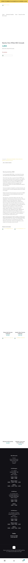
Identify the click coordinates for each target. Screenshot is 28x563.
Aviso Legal (14, 461)
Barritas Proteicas (9, 160)
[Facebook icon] (14, 553)
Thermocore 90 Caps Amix (8, 441)
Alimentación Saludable (10, 14)
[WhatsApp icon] (12, 553)
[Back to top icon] (14, 547)
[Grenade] (7, 106)
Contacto (14, 457)
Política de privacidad (12, 551)
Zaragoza (14, 463)
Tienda (3, 14)
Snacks (16, 14)
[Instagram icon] (15, 553)
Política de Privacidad (14, 460)
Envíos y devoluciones (14, 459)
